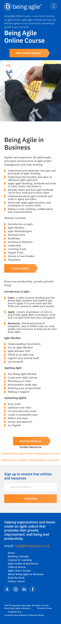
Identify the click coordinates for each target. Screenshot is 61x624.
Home (11, 552)
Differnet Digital (36, 615)
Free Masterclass (30, 441)
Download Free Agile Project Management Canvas (30, 453)
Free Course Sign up (28, 53)
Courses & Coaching (20, 560)
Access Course (20, 268)
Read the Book (16, 577)
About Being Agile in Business (26, 574)
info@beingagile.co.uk (32, 546)
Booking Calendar (18, 556)
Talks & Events (17, 567)
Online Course (16, 581)
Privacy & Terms (44, 608)
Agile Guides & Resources (23, 563)
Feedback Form (14, 612)
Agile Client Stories (19, 570)
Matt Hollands (20, 615)
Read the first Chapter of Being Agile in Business (30, 460)
